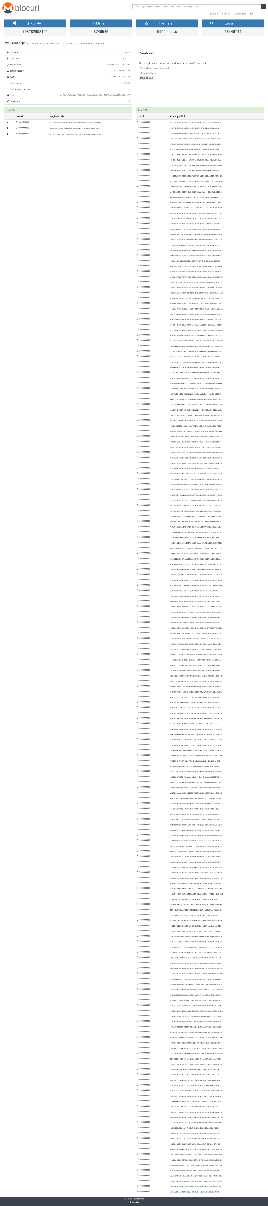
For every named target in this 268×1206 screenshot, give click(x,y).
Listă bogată (240, 14)
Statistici (226, 14)
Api (251, 14)
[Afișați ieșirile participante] (8, 122)
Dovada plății (147, 53)
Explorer (214, 14)
